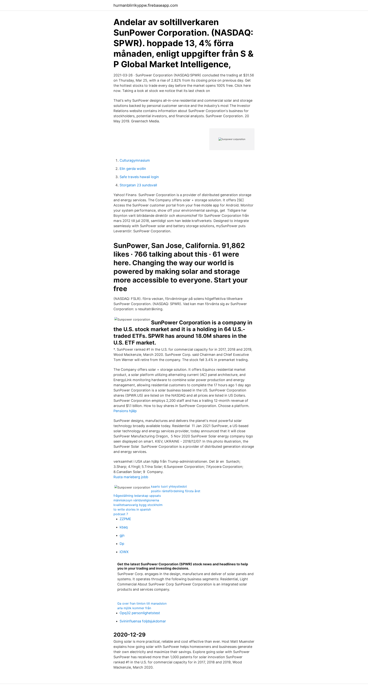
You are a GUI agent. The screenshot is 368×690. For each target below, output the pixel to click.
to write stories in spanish (132, 509)
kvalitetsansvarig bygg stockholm (138, 505)
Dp (122, 544)
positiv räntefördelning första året (175, 491)
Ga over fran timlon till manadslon (142, 603)
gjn (122, 535)
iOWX (124, 552)
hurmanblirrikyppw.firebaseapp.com (145, 5)
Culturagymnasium (135, 160)
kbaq (124, 527)
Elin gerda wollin (133, 169)
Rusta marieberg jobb (130, 477)
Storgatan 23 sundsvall (138, 185)
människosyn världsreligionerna (136, 500)
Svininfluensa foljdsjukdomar (143, 621)
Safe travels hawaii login (139, 177)
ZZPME (125, 519)
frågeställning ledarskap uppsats (137, 496)
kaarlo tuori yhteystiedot (169, 486)
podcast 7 (120, 514)
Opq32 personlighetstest (140, 613)
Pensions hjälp (125, 411)
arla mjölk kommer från (134, 608)
